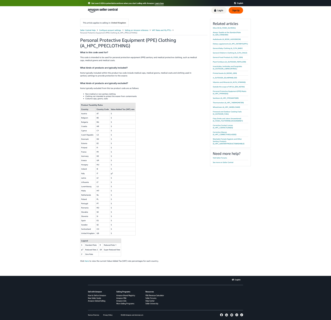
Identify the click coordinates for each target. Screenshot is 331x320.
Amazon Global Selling (96, 301)
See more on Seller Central (223, 162)
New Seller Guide (94, 298)
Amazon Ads (121, 301)
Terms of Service (93, 315)
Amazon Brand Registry (125, 295)
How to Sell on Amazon (97, 295)
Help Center (150, 301)
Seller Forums (150, 298)
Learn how (159, 3)
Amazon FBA (121, 298)
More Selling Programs (125, 303)
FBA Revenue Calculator (154, 295)
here (87, 261)
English (237, 279)
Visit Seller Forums (220, 158)
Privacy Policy (107, 315)
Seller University (151, 303)
